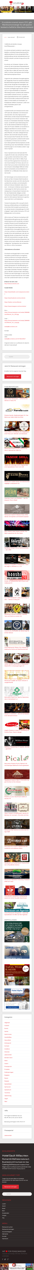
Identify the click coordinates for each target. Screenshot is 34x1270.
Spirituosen (7, 1087)
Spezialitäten (8, 1084)
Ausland (6, 1025)
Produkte (7, 1069)
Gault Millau (16, 1155)
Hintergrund (7, 1043)
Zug (3, 1218)
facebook (2, 1259)
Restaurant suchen (7, 1227)
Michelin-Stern (8, 1057)
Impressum (5, 1238)
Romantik (7, 1159)
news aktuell (11, 37)
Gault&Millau (8, 1037)
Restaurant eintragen (13, 376)
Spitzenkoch (7, 1090)
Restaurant (16, 1165)
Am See (26, 1162)
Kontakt (4, 1236)
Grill (10, 1165)
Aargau (4, 1215)
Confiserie (13, 1167)
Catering (5, 1165)
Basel (3, 1208)
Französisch (13, 1168)
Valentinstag (7, 1095)
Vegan (6, 1098)
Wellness (16, 1159)
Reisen (6, 1078)
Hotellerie (7, 1049)
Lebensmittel (8, 1055)
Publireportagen (8, 1072)
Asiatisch (23, 1165)
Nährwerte (5, 1234)
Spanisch (23, 1168)
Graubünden (5, 1213)
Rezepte (6, 1081)
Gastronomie (8, 1034)
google (8, 1259)
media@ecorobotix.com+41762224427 (15, 339)
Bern (3, 1210)
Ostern (6, 1063)
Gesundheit (7, 1040)
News (5, 1060)
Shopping (19, 1168)
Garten (6, 1031)
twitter (5, 1259)
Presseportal (8, 1066)
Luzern (4, 1204)
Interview (6, 1052)
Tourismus (7, 1092)
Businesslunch (8, 1162)
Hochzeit (6, 1046)
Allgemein (7, 1022)
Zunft (18, 1167)
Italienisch (25, 1159)
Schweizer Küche (6, 1168)
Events (6, 1028)
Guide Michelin (24, 1167)
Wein (5, 1101)
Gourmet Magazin (7, 1231)
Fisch (27, 1164)
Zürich (4, 1206)
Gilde (29, 1167)
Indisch (8, 1167)
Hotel (5, 1155)
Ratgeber (7, 1075)
